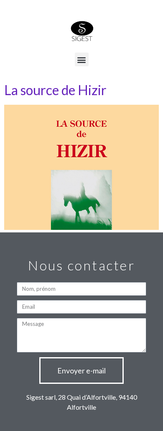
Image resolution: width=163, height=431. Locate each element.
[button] (82, 59)
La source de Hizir (55, 90)
